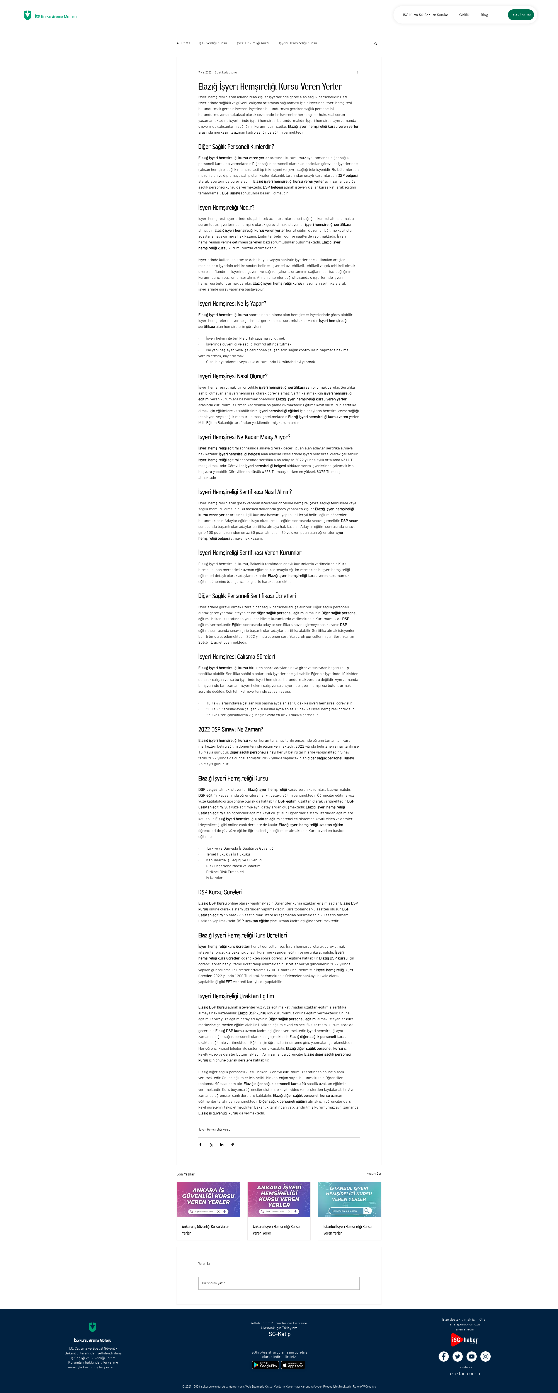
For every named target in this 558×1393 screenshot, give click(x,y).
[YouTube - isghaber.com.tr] (471, 1356)
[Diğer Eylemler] (357, 72)
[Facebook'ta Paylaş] (200, 1145)
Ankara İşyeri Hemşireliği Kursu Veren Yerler (276, 1229)
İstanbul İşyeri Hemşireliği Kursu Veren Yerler (347, 1229)
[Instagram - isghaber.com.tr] (485, 1356)
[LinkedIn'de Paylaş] (222, 1145)
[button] (376, 43)
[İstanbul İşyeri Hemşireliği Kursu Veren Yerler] (349, 1199)
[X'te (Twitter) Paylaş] (211, 1145)
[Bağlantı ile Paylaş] (232, 1145)
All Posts (183, 43)
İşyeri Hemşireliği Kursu (298, 43)
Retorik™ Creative (364, 1387)
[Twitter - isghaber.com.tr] (458, 1356)
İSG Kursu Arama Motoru (56, 15)
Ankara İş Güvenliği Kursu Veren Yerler (205, 1229)
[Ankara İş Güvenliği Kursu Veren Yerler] (208, 1199)
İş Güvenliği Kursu (213, 43)
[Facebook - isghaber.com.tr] (444, 1356)
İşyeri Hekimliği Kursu (253, 43)
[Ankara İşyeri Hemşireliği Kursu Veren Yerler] (279, 1199)
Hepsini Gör (373, 1174)
